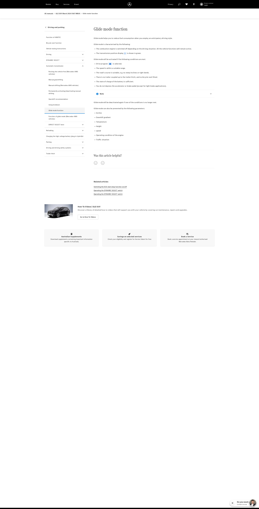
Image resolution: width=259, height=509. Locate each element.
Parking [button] (48, 142)
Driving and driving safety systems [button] (58, 148)
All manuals (49, 13)
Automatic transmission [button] (54, 66)
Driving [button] (48, 54)
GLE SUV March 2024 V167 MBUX (68, 13)
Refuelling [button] (49, 130)
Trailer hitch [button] (50, 153)
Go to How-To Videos (88, 217)
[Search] (179, 4)
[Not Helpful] (103, 163)
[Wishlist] (186, 4)
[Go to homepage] (129, 4)
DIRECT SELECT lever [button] (56, 125)
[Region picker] (193, 4)
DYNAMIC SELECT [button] (52, 60)
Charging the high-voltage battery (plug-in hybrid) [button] (64, 136)
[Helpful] (96, 163)
